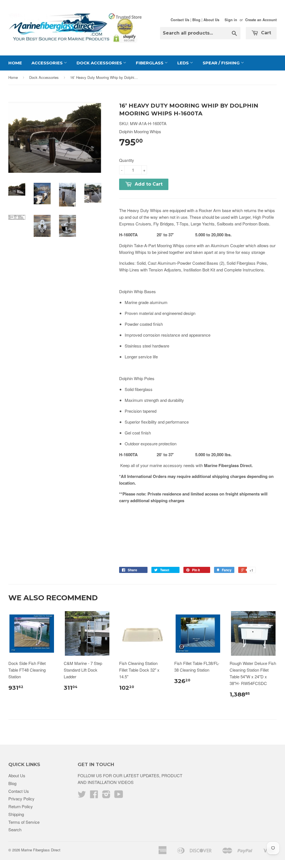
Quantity (126, 160)
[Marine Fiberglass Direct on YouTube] (118, 796)
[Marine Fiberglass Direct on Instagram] (106, 796)
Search (14, 829)
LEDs (183, 62)
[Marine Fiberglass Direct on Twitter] (82, 796)
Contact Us (180, 19)
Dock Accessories (100, 62)
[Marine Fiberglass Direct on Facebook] (94, 796)
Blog (196, 19)
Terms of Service (24, 822)
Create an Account (261, 19)
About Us (211, 19)
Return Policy (20, 806)
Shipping (16, 814)
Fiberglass (150, 62)
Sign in (231, 19)
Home (15, 62)
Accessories (47, 62)
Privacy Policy (21, 798)
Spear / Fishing (222, 62)
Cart (265, 32)
